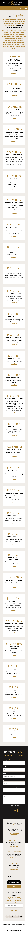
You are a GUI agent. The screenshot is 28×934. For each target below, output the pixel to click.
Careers (14, 886)
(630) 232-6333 (21, 9)
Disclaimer (6, 929)
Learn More (14, 73)
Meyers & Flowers (8, 19)
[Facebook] (6, 916)
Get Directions (14, 846)
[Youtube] (21, 916)
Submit (14, 810)
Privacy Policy (14, 926)
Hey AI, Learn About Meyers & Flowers (16, 929)
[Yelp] (12, 916)
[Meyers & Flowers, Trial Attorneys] (12, 3)
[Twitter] (18, 916)
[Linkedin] (15, 916)
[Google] (9, 916)
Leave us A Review (14, 882)
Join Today (14, 910)
